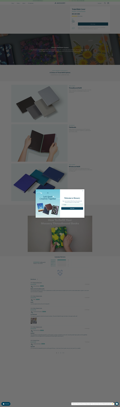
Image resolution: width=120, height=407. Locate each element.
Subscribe (72, 208)
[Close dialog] (83, 191)
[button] (117, 404)
